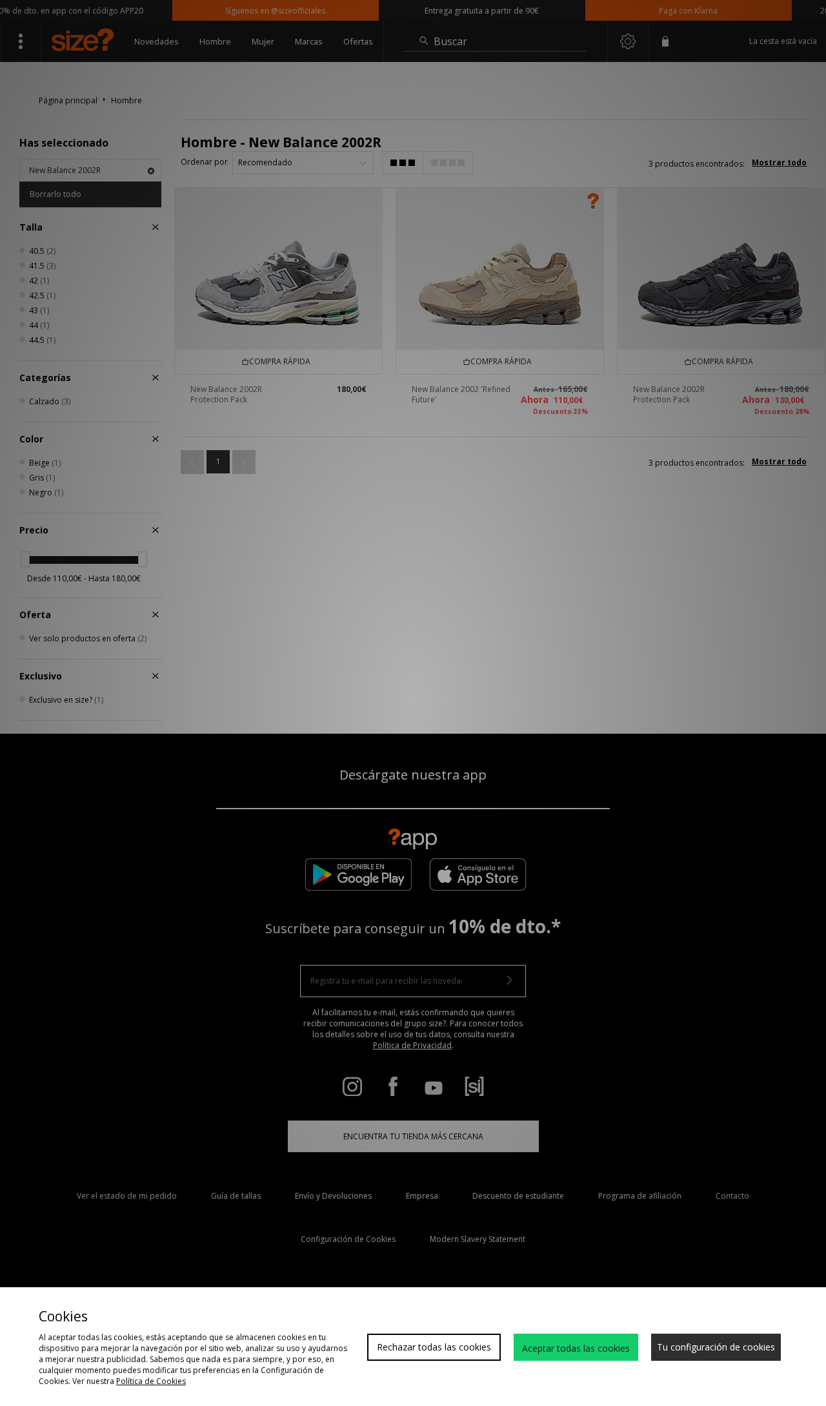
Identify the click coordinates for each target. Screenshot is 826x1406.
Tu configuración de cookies (716, 1347)
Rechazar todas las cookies (434, 1347)
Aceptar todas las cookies (576, 1348)
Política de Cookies (151, 1381)
